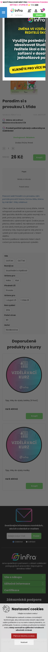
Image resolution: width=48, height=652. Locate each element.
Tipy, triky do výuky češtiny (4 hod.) (21, 400)
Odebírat (19, 541)
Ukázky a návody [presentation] (24, 179)
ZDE (36, 5)
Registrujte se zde (29, 10)
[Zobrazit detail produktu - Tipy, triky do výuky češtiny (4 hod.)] (24, 375)
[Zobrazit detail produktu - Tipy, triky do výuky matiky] (24, 445)
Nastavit (24, 642)
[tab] (24, 171)
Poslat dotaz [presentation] (24, 187)
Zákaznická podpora (24, 599)
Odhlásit (31, 541)
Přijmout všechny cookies (24, 636)
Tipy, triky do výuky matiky (17, 470)
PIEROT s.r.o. (16, 114)
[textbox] (21, 15)
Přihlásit (36, 10)
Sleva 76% (40, 55)
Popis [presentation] (24, 172)
